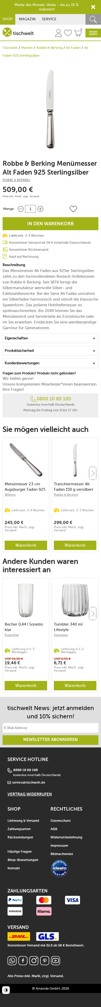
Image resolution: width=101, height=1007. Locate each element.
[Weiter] (93, 473)
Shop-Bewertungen (23, 860)
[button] (73, 209)
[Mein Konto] (58, 33)
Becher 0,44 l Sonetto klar (24, 627)
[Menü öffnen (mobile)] (93, 33)
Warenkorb (26, 545)
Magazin (27, 19)
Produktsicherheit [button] (19, 350)
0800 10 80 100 (54, 399)
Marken (27, 48)
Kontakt (14, 868)
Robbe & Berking (49, 48)
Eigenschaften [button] (16, 338)
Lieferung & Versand (23, 821)
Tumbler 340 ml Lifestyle (68, 627)
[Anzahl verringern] (20, 208)
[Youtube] (55, 963)
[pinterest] (44, 963)
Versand (34, 196)
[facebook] (22, 963)
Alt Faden (73, 48)
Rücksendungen (20, 837)
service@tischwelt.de (28, 782)
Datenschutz (61, 821)
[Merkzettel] (68, 33)
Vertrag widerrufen (30, 794)
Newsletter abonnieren (50, 740)
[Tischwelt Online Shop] (18, 32)
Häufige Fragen (20, 851)
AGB (54, 829)
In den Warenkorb (50, 224)
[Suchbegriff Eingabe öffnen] (93, 19)
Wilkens (10, 494)
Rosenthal (12, 635)
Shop (8, 19)
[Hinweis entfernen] (93, 7)
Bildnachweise (62, 854)
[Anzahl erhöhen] (40, 208)
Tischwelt (10, 48)
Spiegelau (61, 635)
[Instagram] (33, 963)
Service (49, 19)
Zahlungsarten (19, 829)
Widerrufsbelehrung (66, 837)
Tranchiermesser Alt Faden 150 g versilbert (73, 487)
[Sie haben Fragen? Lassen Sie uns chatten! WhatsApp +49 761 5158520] (12, 963)
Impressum (59, 845)
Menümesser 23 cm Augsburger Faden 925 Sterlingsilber (25, 487)
